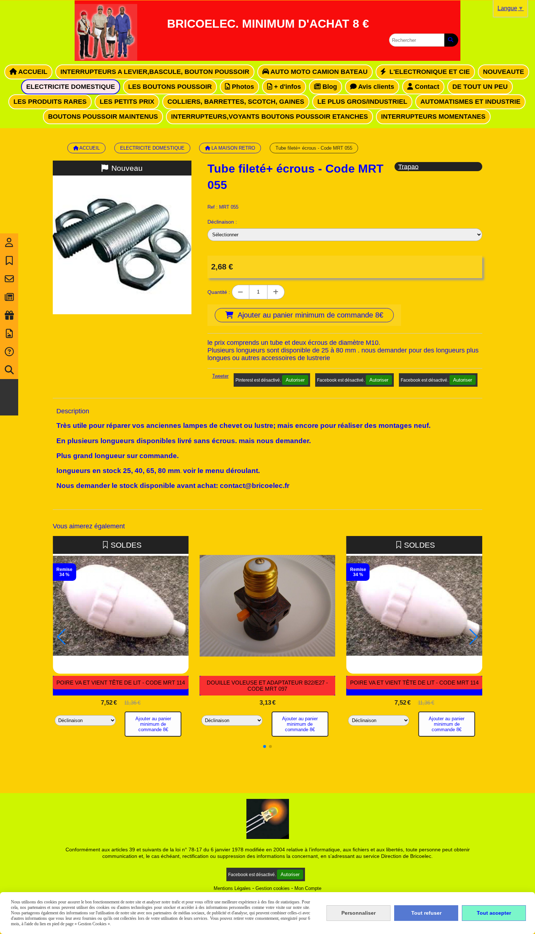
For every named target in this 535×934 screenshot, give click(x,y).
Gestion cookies (272, 888)
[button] (264, 746)
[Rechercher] (451, 40)
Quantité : (218, 292)
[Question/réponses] (9, 352)
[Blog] (9, 297)
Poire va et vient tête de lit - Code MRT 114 (120, 682)
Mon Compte (307, 888)
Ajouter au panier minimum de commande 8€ (153, 724)
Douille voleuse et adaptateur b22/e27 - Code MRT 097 (267, 685)
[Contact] (9, 279)
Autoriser (295, 380)
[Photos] (9, 333)
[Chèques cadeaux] (9, 315)
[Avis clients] (9, 261)
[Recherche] (9, 370)
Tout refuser (426, 913)
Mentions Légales (232, 888)
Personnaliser (358, 913)
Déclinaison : (222, 222)
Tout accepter (494, 913)
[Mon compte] (9, 242)
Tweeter (220, 376)
